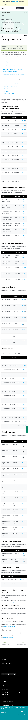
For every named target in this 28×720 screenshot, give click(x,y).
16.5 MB (24, 361)
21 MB (23, 480)
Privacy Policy (4, 712)
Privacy (4, 681)
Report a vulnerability (7, 701)
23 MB (23, 133)
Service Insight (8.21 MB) (9, 626)
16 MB (23, 391)
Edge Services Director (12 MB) (10, 615)
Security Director (7, 91)
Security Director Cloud (8, 93)
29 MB (23, 341)
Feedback (4, 698)
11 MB (23, 404)
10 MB (24, 267)
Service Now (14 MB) (8, 637)
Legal (3, 685)
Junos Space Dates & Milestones (10, 71)
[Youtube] (14, 674)
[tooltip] (24, 36)
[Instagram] (8, 674)
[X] (5, 674)
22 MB (23, 172)
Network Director (7, 88)
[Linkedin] (11, 674)
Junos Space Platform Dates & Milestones (12, 69)
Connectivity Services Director (10, 86)
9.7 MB (23, 120)
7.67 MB (24, 421)
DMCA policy (5, 689)
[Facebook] (2, 674)
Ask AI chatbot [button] (15, 1)
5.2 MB (23, 305)
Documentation (6, 12)
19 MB (23, 329)
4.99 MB (22, 583)
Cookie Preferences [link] (7, 705)
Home (2, 19)
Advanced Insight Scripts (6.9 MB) (11, 601)
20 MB (23, 462)
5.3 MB (23, 299)
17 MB (23, 491)
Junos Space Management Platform (11, 83)
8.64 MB (24, 412)
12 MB (23, 378)
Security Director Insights (9, 96)
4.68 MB (22, 579)
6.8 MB (23, 374)
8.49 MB (24, 425)
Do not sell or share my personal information (11, 693)
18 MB (23, 503)
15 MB (23, 509)
